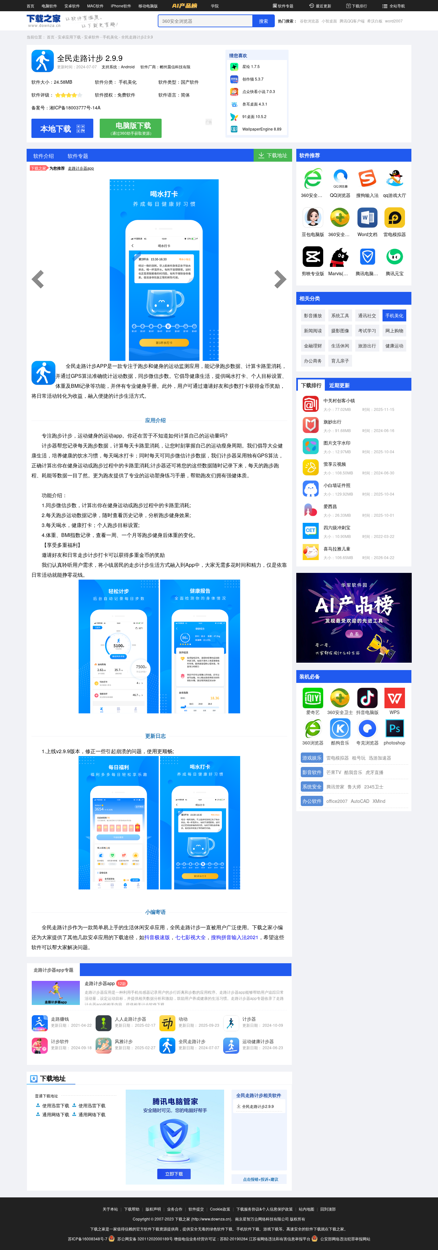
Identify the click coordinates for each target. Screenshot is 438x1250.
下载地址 (277, 155)
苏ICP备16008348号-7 (87, 1238)
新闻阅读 (313, 330)
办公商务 (313, 360)
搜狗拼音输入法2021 (234, 937)
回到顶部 (328, 1209)
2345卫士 (373, 786)
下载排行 (359, 5)
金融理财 (313, 345)
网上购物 (394, 330)
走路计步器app (81, 168)
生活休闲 (340, 345)
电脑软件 (49, 5)
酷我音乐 (353, 772)
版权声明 (153, 1209)
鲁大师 (354, 786)
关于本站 (110, 1209)
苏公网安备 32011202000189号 (145, 1238)
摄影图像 (340, 330)
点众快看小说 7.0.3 (258, 91)
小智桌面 (329, 20)
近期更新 (339, 385)
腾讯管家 (335, 786)
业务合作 (174, 1209)
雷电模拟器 (337, 757)
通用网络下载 (55, 1114)
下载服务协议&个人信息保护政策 (264, 1209)
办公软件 (312, 800)
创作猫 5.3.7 (252, 78)
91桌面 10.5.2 (253, 116)
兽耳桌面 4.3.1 (254, 103)
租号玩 (359, 757)
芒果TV (333, 772)
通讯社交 (367, 315)
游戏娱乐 (312, 757)
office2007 (337, 801)
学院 (215, 5)
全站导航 (397, 5)
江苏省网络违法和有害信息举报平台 (279, 1238)
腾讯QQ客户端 (352, 20)
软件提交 (196, 1209)
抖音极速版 (157, 937)
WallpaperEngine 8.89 (261, 129)
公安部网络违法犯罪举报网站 (344, 1238)
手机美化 (110, 36)
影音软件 (312, 772)
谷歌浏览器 (309, 20)
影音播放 (313, 315)
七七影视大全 (190, 937)
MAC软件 (95, 5)
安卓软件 (72, 5)
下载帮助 (131, 1209)
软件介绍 (43, 155)
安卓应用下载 (69, 36)
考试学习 (367, 330)
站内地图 (306, 1209)
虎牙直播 (374, 772)
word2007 (394, 20)
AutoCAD (360, 801)
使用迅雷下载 (55, 1105)
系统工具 (340, 315)
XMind (379, 801)
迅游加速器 (380, 757)
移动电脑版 (148, 5)
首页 (30, 5)
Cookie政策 (220, 1209)
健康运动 (394, 345)
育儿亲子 (340, 360)
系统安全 (312, 786)
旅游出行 (367, 345)
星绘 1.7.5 (250, 66)
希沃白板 (375, 20)
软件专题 (285, 5)
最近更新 (323, 5)
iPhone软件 (121, 5)
